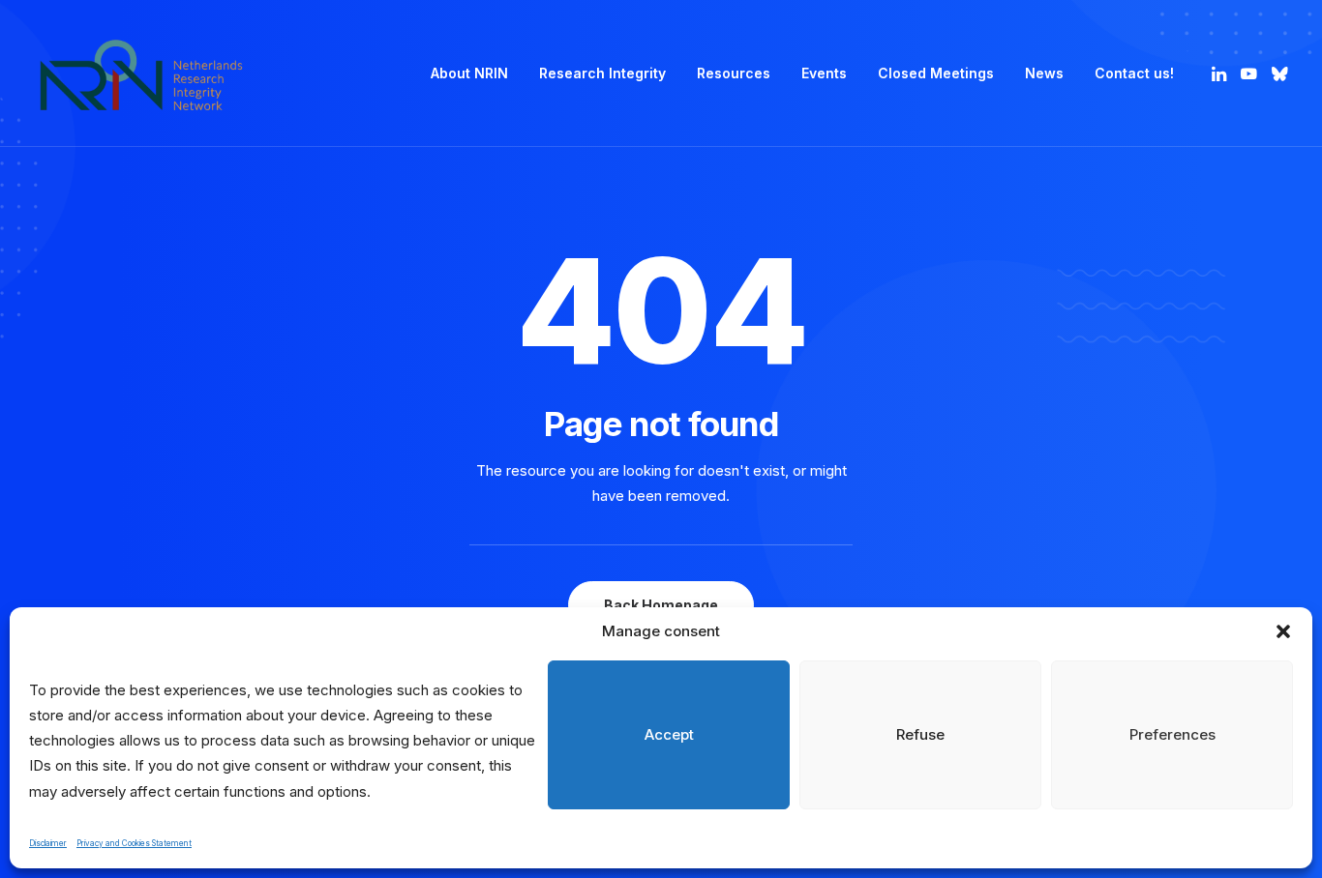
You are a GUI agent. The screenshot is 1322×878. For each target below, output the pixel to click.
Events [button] (824, 73)
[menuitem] (469, 73)
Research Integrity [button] (602, 73)
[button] (1283, 631)
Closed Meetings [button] (936, 73)
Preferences (1172, 734)
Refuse (920, 734)
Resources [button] (733, 73)
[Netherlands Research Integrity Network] (141, 73)
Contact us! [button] (1134, 73)
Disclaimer (48, 843)
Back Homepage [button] (661, 605)
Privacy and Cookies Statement (134, 843)
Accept (669, 734)
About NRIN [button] (469, 73)
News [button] (1044, 73)
